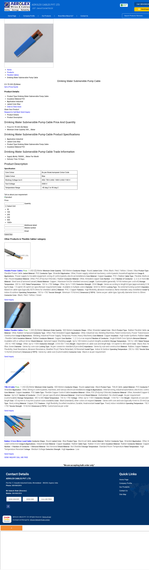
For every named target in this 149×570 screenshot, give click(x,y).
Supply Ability (12, 156)
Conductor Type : (50, 273)
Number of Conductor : (131, 279)
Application (11, 139)
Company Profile (29, 16)
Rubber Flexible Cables (13, 330)
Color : (71, 287)
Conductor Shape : (82, 271)
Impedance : (102, 347)
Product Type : (131, 330)
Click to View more (14, 107)
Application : (99, 273)
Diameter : (96, 287)
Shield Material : (62, 282)
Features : (109, 290)
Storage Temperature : (124, 341)
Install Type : (97, 349)
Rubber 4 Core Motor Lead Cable (17, 441)
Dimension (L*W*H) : (113, 292)
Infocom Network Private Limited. (40, 520)
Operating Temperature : (33, 292)
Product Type (12, 144)
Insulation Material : (39, 279)
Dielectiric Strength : (86, 284)
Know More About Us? (65, 16)
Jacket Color (12, 142)
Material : (66, 290)
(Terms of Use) (46, 517)
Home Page (12, 16)
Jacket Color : (115, 271)
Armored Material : (73, 395)
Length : (114, 282)
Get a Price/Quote (11, 87)
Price (9, 127)
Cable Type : (52, 392)
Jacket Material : (31, 273)
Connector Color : (22, 295)
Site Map (122, 494)
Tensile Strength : (64, 292)
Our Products (46, 16)
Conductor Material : (81, 279)
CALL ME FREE (22, 457)
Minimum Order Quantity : (57, 271)
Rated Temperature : (39, 284)
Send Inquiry (25, 112)
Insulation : (114, 276)
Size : (33, 287)
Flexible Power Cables (13, 271)
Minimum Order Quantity (16, 130)
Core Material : (95, 276)
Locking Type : (124, 287)
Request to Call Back (12, 112)
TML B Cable (9, 387)
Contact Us (84, 16)
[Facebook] (8, 508)
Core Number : (108, 279)
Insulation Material (14, 147)
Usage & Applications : (54, 336)
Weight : (88, 344)
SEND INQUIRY (10, 457)
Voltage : (64, 284)
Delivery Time (12, 159)
